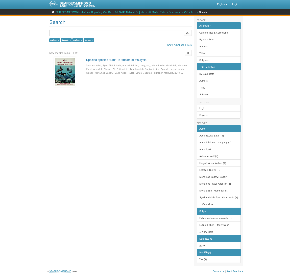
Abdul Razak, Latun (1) (211, 135)
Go (187, 33)
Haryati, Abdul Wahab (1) (212, 163)
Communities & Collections (213, 32)
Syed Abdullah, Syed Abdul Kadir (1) (218, 197)
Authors (203, 46)
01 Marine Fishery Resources (164, 12)
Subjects (203, 60)
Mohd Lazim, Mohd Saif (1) (213, 190)
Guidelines (190, 12)
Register (203, 115)
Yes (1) (203, 259)
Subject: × (66, 40)
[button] (222, 4)
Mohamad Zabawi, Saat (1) (213, 176)
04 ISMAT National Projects (129, 12)
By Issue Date (206, 39)
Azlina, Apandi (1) (208, 156)
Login (202, 108)
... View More (206, 204)
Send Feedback (234, 271)
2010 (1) (203, 245)
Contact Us (218, 271)
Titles (202, 53)
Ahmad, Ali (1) (206, 149)
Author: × (54, 40)
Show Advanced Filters (179, 44)
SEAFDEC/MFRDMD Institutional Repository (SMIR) (83, 12)
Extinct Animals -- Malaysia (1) (215, 218)
